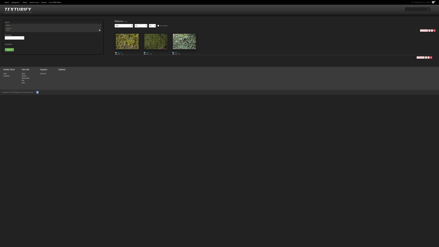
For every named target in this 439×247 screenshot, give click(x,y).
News (23, 82)
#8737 (148, 52)
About (25, 2)
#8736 (176, 52)
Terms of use (34, 2)
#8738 (119, 52)
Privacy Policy (26, 78)
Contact (44, 2)
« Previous (424, 30)
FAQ (23, 80)
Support (24, 75)
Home (7, 2)
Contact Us (43, 73)
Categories (15, 2)
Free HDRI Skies (55, 2)
